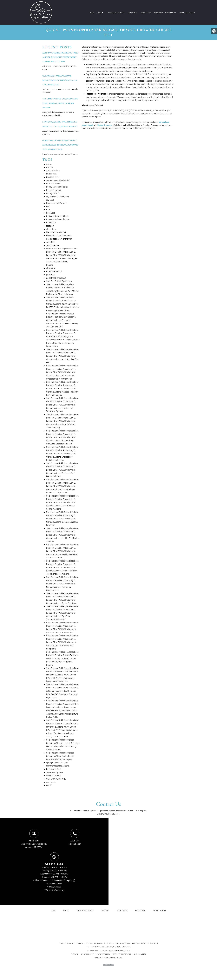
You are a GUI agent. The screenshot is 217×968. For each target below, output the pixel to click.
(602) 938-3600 (74, 844)
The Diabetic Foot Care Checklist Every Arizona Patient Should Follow (60, 103)
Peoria (89, 943)
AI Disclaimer (140, 954)
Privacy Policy (103, 954)
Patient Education (185, 12)
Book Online (146, 12)
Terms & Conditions (122, 954)
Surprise (108, 943)
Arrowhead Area (123, 943)
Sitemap (74, 954)
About (98, 12)
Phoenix (79, 943)
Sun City (98, 943)
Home (91, 12)
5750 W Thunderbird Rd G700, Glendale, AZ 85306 (109, 947)
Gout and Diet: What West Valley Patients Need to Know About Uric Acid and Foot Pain (60, 144)
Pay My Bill (158, 12)
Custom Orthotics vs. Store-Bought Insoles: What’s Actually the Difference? (59, 80)
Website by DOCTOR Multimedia (108, 958)
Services (132, 12)
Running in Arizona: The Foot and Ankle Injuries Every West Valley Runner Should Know (60, 57)
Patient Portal (170, 12)
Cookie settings (108, 965)
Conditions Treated (115, 12)
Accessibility (87, 954)
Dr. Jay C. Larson (104, 125)
